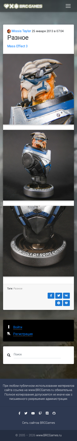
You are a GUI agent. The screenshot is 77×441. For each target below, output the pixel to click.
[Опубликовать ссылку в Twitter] (58, 296)
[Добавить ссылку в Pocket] (66, 303)
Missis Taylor (21, 31)
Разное (18, 288)
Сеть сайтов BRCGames (38, 423)
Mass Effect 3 (17, 46)
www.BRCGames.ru (41, 390)
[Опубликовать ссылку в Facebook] (51, 296)
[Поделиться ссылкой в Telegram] (58, 303)
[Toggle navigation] (68, 6)
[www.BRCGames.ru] (23, 6)
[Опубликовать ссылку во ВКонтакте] (66, 296)
